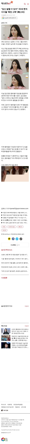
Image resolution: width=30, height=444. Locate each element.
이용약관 (9, 404)
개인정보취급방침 (17, 404)
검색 (25, 4)
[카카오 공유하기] (9, 239)
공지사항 (23, 407)
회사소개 (3, 404)
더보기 (27, 306)
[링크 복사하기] (20, 239)
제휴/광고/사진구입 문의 (7, 407)
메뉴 (28, 4)
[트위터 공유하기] (16, 239)
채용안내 (17, 407)
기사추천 (15, 245)
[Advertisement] (13, 374)
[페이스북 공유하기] (13, 239)
